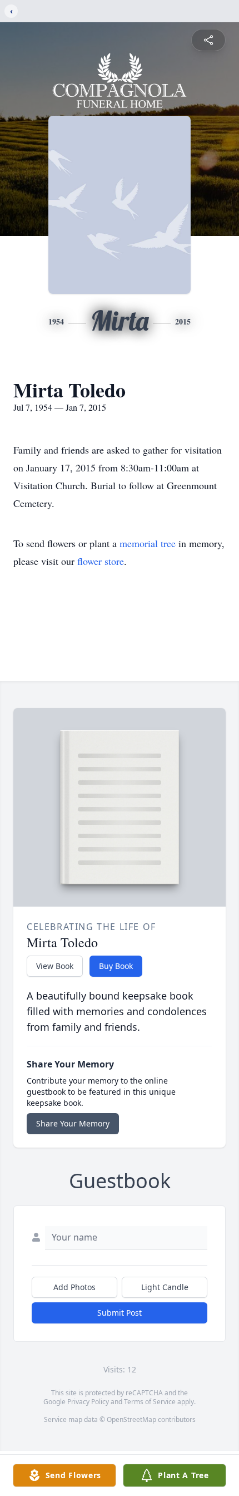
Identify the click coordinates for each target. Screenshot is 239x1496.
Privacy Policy (88, 1401)
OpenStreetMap (131, 1419)
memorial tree (148, 543)
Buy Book (116, 966)
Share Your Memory (72, 1123)
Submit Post (119, 1312)
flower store (100, 561)
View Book (54, 966)
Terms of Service (150, 1401)
